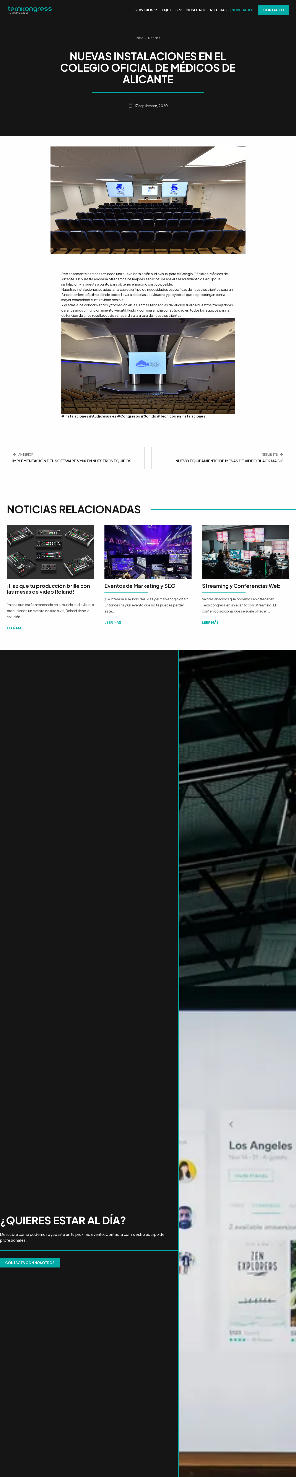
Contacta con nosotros (30, 1262)
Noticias (218, 10)
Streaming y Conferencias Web (241, 585)
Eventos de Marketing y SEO (140, 585)
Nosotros (196, 10)
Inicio (139, 38)
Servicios (146, 10)
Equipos (172, 10)
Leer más (15, 628)
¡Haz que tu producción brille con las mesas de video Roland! (48, 588)
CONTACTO (273, 10)
